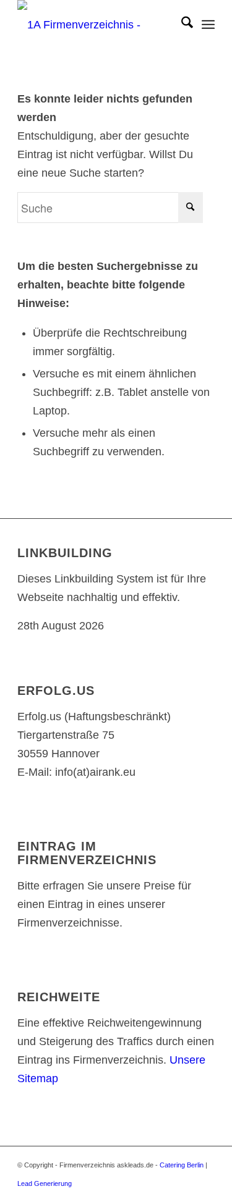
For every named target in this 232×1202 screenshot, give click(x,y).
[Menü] (208, 25)
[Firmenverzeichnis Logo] (96, 24)
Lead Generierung (44, 1183)
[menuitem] (181, 24)
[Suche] (181, 24)
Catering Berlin (182, 1165)
